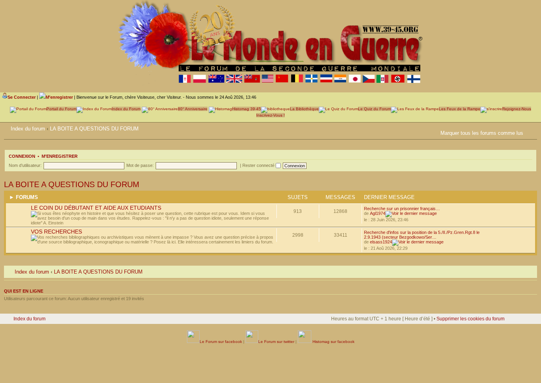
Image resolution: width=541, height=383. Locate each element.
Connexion (22, 156)
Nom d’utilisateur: (25, 165)
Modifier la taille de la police (531, 127)
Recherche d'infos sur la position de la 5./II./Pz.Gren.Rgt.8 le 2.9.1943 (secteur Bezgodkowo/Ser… (422, 234)
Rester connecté (259, 165)
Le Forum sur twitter (276, 341)
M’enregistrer (60, 156)
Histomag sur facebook (332, 341)
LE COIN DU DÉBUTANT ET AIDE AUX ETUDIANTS (96, 208)
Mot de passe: (140, 165)
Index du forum (28, 129)
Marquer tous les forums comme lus (481, 133)
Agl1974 (377, 213)
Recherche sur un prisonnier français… (402, 208)
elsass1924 (381, 241)
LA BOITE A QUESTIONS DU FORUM (94, 129)
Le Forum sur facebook (221, 341)
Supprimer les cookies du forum (470, 319)
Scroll (510, 359)
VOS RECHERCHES (56, 231)
